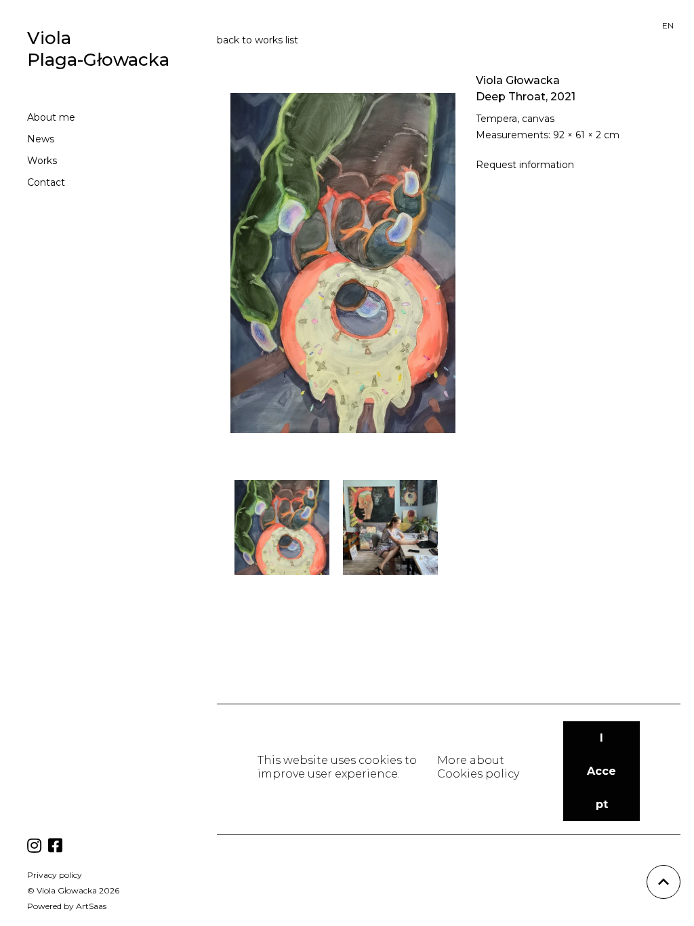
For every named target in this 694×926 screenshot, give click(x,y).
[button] (601, 771)
